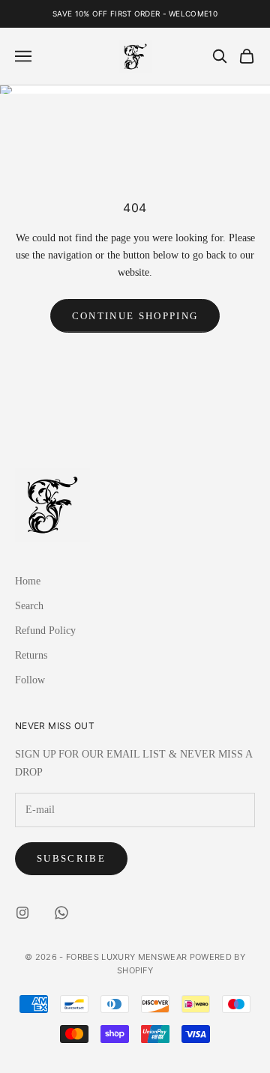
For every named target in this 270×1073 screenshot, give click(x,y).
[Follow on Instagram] (22, 912)
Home (27, 581)
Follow (30, 680)
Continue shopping (135, 315)
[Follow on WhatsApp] (61, 912)
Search (29, 605)
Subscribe (71, 858)
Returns (31, 655)
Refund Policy (45, 630)
